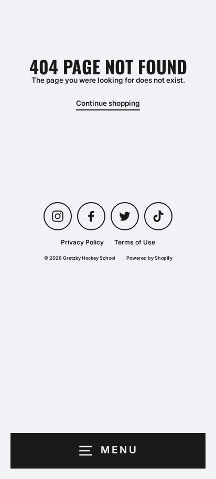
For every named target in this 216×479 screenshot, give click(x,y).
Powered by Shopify (149, 258)
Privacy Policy (82, 242)
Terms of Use (134, 242)
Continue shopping (108, 103)
